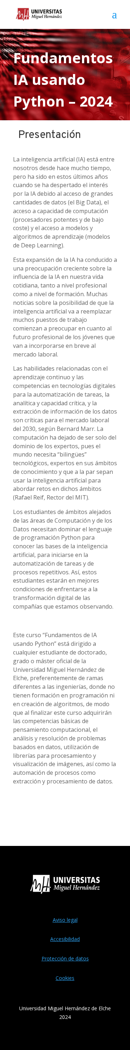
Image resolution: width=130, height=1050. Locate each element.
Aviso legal (65, 919)
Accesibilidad (65, 939)
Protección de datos (65, 958)
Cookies (65, 978)
